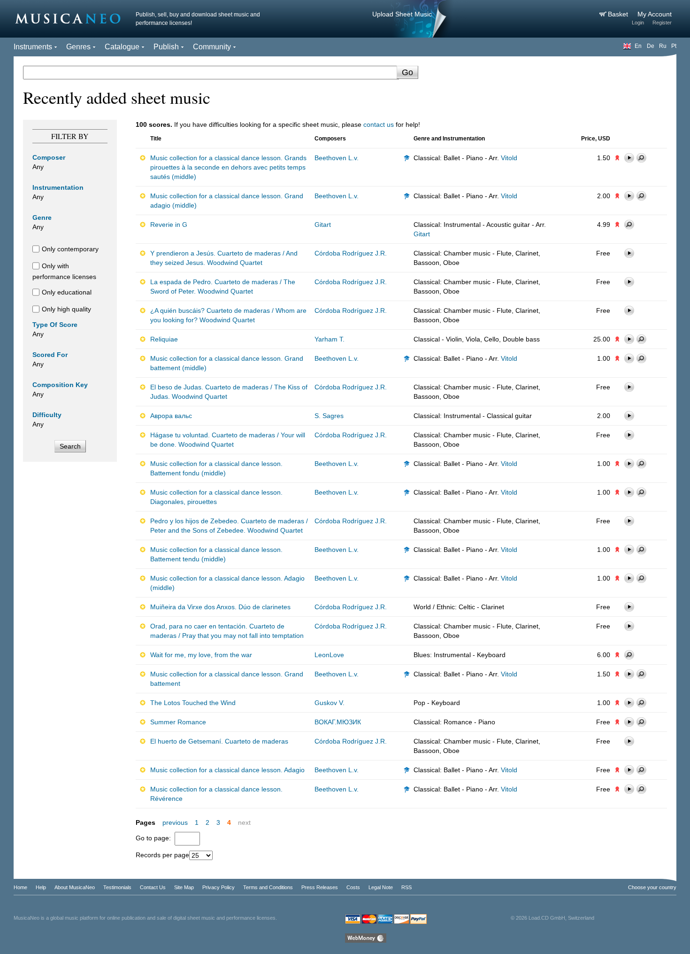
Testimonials (117, 887)
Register (662, 22)
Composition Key (60, 384)
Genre (42, 217)
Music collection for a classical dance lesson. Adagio (227, 770)
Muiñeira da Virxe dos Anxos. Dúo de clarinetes (220, 607)
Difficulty (46, 415)
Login (638, 22)
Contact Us (153, 887)
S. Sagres (329, 415)
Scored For (50, 354)
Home (20, 887)
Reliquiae (164, 339)
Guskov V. (329, 702)
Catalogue (122, 47)
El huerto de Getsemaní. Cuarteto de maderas (219, 741)
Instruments (33, 47)
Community (212, 47)
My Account (654, 14)
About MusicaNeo (74, 887)
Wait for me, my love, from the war (201, 655)
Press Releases (319, 887)
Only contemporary (70, 249)
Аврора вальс (171, 415)
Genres (78, 47)
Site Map (184, 887)
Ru (663, 46)
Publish (166, 47)
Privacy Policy (218, 887)
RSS (406, 887)
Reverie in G (168, 224)
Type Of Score (54, 324)
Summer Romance (178, 722)
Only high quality (66, 309)
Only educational (67, 292)
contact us (378, 124)
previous (175, 822)
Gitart (322, 224)
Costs (353, 887)
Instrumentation (58, 187)
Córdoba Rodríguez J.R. (350, 253)
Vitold (509, 158)
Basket (619, 14)
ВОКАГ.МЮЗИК (337, 722)
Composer (48, 157)
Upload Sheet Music (402, 14)
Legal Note (380, 887)
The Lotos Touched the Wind (193, 702)
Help (41, 887)
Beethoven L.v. (336, 158)
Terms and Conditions (268, 887)
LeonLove (329, 655)
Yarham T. (329, 339)
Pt (673, 46)
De (650, 46)
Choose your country (652, 887)
